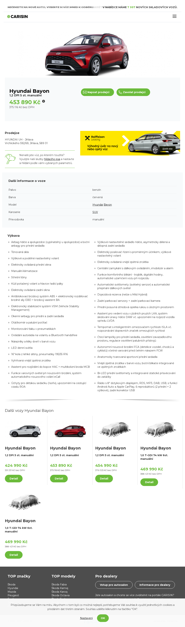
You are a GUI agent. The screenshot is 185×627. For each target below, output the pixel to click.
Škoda (11, 584)
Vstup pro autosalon (114, 585)
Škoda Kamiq (59, 588)
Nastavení (86, 618)
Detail (14, 478)
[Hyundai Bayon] (24, 429)
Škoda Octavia (60, 595)
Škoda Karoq (59, 591)
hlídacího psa (52, 159)
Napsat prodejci (98, 92)
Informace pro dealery (154, 585)
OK (103, 618)
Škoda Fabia (59, 584)
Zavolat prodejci (134, 92)
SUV (95, 212)
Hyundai (97, 204)
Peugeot (13, 595)
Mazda (12, 591)
